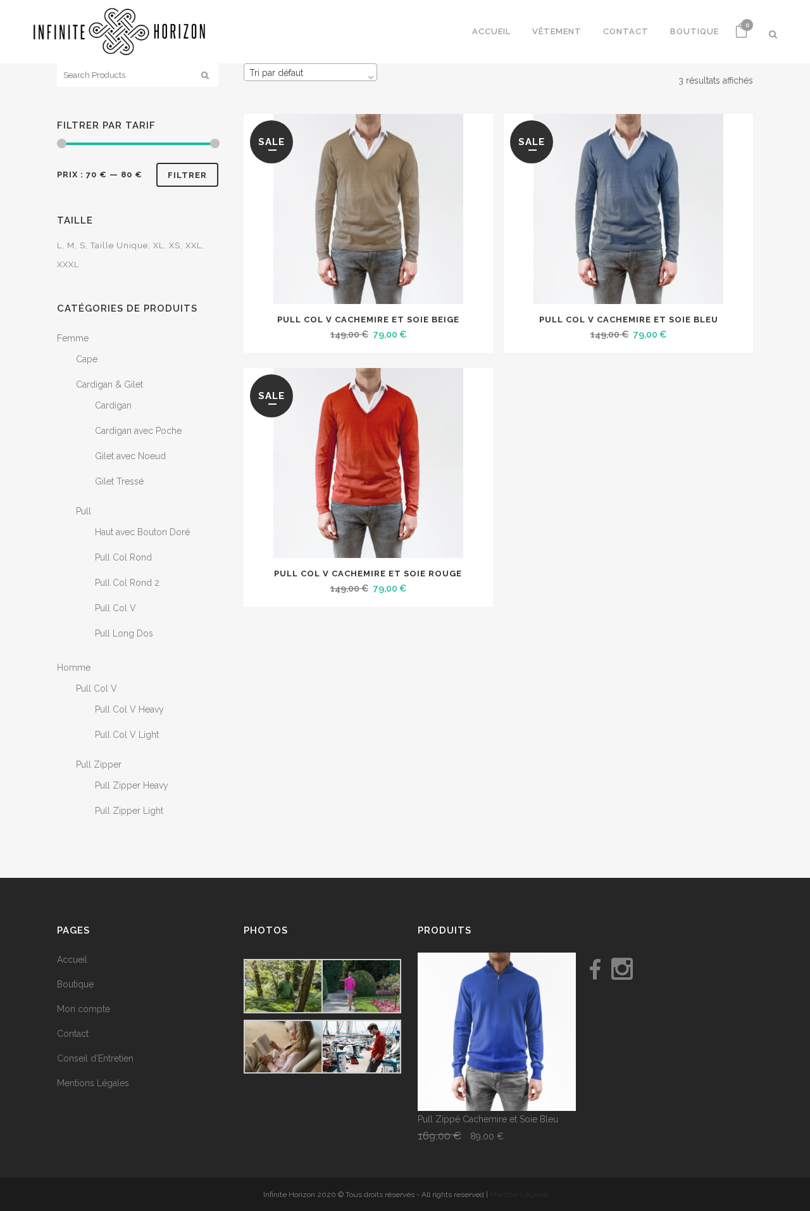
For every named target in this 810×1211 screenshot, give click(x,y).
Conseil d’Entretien (95, 1058)
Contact (73, 1034)
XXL (193, 245)
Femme (73, 338)
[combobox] (310, 72)
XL (158, 245)
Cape (86, 359)
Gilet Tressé (119, 481)
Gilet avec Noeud (130, 456)
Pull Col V (115, 608)
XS (174, 245)
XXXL (68, 264)
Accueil (72, 959)
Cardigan (113, 405)
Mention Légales (518, 1194)
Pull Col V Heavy (129, 709)
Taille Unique (119, 245)
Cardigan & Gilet (109, 384)
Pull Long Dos (124, 633)
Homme (73, 668)
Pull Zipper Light (129, 811)
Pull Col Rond (123, 557)
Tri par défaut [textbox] (276, 73)
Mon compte (83, 1009)
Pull (83, 511)
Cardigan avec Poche (138, 431)
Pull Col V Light (127, 735)
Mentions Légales (93, 1083)
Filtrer (187, 175)
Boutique (75, 984)
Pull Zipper (99, 764)
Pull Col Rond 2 (127, 583)
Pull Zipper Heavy (131, 785)
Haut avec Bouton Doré (142, 532)
